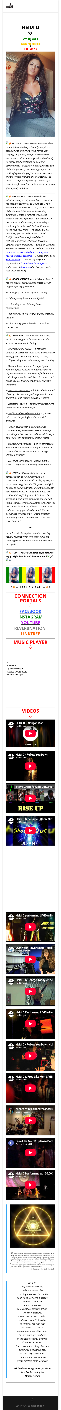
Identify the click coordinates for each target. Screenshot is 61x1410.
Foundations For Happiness (34, 263)
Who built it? (38, 1405)
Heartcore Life (13, 259)
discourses (25, 267)
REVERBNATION (30, 628)
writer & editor (27, 252)
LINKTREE (30, 634)
